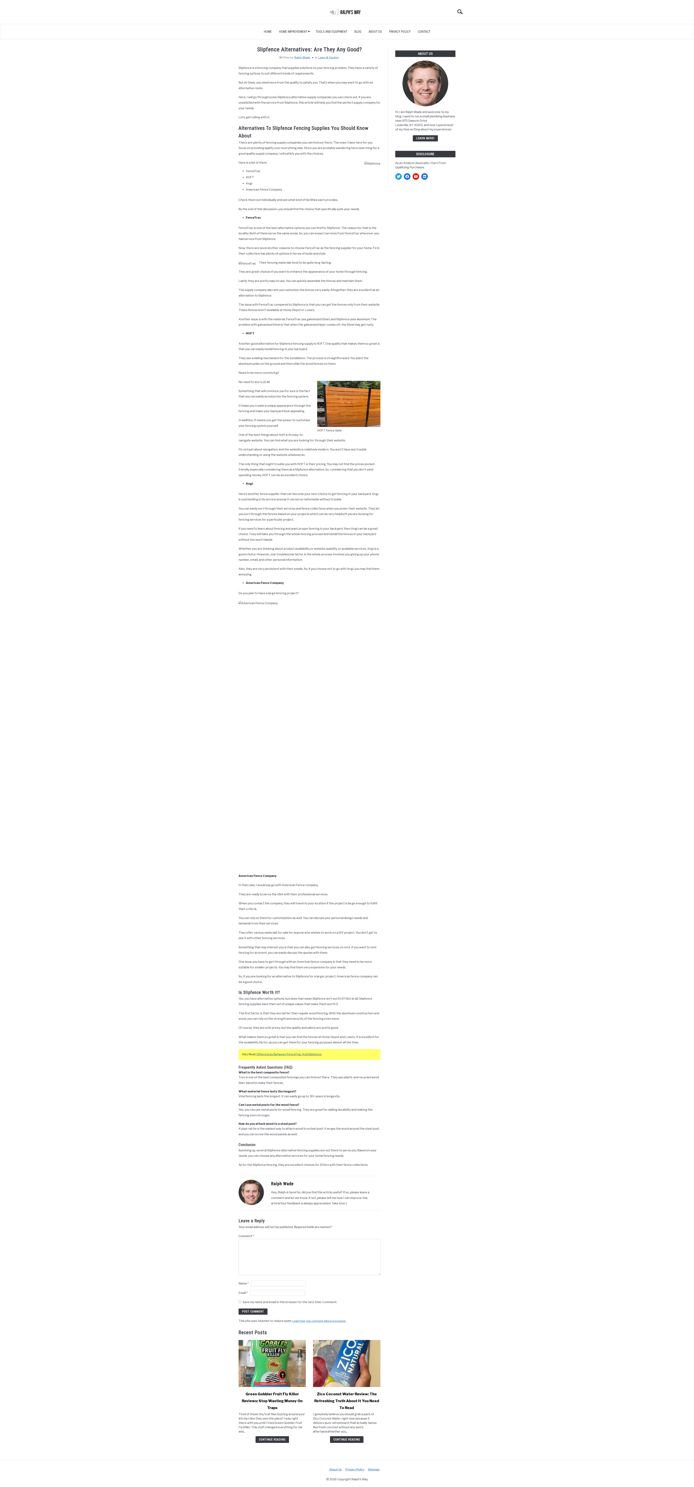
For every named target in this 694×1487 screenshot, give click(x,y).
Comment (246, 1236)
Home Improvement (293, 31)
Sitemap (374, 1469)
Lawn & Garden (328, 57)
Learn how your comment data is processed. (319, 1320)
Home (268, 31)
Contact (424, 31)
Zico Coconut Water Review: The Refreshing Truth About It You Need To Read (346, 1401)
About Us (375, 31)
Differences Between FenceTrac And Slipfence (288, 1054)
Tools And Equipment (331, 31)
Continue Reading (272, 1439)
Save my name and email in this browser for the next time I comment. (290, 1302)
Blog (357, 31)
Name (244, 1283)
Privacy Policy (400, 31)
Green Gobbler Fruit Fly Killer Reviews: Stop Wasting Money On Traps (272, 1401)
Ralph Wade (302, 57)
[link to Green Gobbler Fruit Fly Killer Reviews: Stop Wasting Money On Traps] (272, 1363)
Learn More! (425, 138)
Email (243, 1293)
